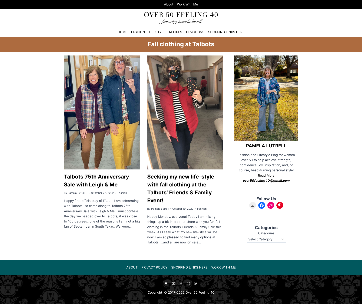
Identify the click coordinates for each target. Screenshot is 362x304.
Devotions (195, 32)
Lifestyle (157, 32)
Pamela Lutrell (76, 192)
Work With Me (187, 4)
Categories (266, 233)
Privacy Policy (154, 267)
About (168, 4)
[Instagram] (188, 283)
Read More (266, 175)
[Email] (173, 283)
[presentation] (102, 112)
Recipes (175, 32)
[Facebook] (181, 283)
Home (122, 32)
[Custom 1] (166, 283)
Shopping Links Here (226, 32)
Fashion (138, 32)
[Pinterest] (196, 283)
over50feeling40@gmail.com (266, 180)
